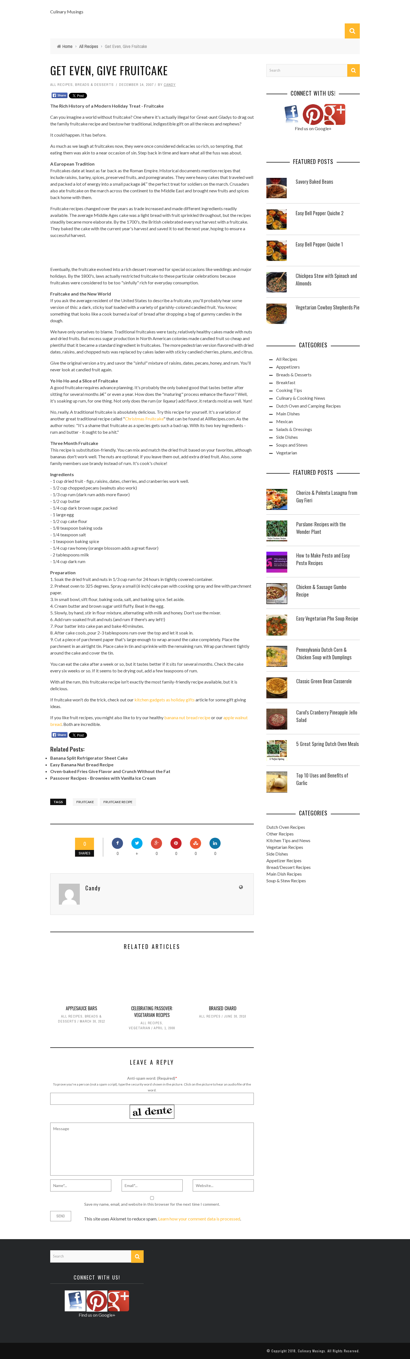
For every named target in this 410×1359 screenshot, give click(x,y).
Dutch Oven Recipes (285, 827)
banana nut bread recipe (187, 717)
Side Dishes (287, 437)
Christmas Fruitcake (144, 418)
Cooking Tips (289, 390)
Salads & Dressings (294, 429)
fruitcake (85, 802)
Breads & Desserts (94, 84)
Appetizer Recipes (284, 860)
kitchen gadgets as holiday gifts (164, 699)
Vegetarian (139, 1028)
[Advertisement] (152, 251)
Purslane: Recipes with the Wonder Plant (321, 527)
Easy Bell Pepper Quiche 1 (319, 244)
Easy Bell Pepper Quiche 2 (320, 213)
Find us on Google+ (313, 128)
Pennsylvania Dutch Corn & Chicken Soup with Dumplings (323, 653)
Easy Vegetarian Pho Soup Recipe (327, 618)
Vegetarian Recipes (284, 847)
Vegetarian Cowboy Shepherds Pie (328, 307)
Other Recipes (280, 833)
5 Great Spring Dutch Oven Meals (327, 743)
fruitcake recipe (117, 802)
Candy (170, 84)
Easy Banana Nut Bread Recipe (82, 764)
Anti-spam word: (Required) (151, 1078)
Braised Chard (223, 1008)
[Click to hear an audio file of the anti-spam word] (152, 1107)
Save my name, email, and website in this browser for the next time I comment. (152, 1204)
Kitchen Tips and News (288, 840)
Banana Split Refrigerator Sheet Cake (89, 757)
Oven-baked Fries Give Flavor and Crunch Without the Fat (110, 771)
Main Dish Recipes (284, 873)
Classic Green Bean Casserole (324, 681)
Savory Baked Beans (314, 181)
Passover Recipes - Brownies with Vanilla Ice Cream (103, 778)
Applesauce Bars (81, 1008)
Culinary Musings (66, 11)
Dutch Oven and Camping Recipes (308, 405)
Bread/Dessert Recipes (288, 867)
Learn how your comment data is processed (199, 1218)
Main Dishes (288, 413)
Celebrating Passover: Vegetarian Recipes (152, 1011)
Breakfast (285, 382)
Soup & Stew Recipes (286, 880)
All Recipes (61, 84)
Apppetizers (288, 366)
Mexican (284, 421)
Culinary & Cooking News (300, 398)
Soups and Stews (292, 444)
